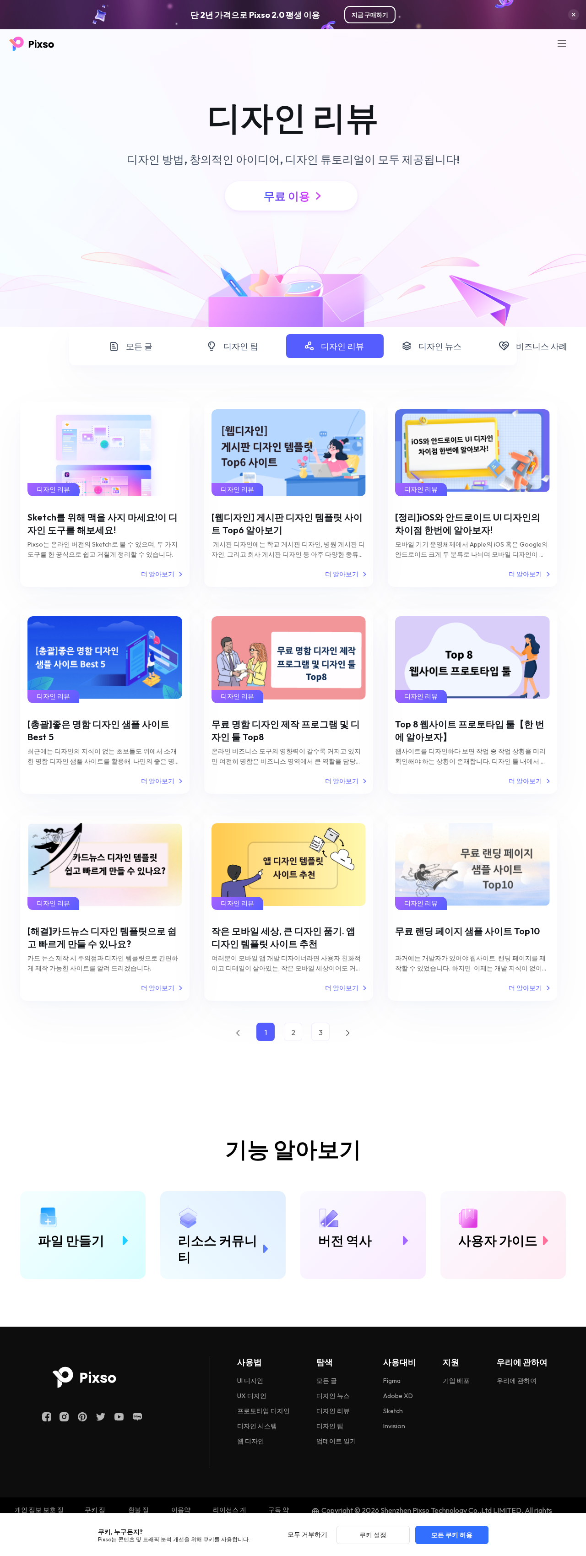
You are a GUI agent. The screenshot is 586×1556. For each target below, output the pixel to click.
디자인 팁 (240, 346)
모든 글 (139, 346)
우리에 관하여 (517, 1381)
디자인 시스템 (257, 1426)
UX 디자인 (251, 1396)
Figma (392, 1381)
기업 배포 (456, 1381)
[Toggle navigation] (562, 43)
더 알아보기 (157, 574)
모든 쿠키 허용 (451, 1535)
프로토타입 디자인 (263, 1411)
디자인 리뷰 (342, 346)
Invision (394, 1426)
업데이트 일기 (336, 1441)
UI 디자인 (250, 1381)
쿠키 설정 (372, 1535)
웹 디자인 (250, 1441)
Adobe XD (398, 1396)
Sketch (393, 1411)
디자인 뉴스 (439, 346)
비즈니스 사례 (541, 346)
